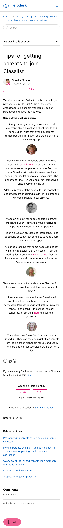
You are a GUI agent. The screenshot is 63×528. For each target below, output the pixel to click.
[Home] (15, 7)
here (37, 312)
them (31, 164)
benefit (24, 164)
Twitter (10, 361)
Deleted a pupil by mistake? (19, 470)
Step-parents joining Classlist (20, 476)
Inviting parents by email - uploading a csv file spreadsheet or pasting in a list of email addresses (29, 451)
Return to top (10, 417)
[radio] (23, 391)
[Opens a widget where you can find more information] (12, 522)
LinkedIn (15, 361)
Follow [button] (32, 89)
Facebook (5, 361)
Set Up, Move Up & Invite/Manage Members (37, 16)
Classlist (7, 16)
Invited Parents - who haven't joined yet (26, 20)
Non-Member (40, 254)
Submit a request (44, 407)
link (29, 374)
